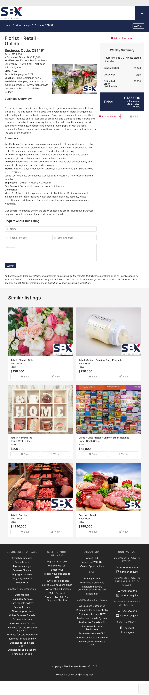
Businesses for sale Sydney (92, 618)
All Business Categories (92, 605)
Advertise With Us (92, 562)
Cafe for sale (22, 594)
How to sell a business (57, 580)
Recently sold (22, 562)
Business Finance (22, 570)
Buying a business (22, 574)
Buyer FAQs (22, 582)
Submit (10, 265)
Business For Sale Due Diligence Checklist (57, 599)
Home (8, 25)
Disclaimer (92, 593)
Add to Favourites (123, 38)
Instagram (128, 632)
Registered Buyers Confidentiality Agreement (92, 588)
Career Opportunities (92, 566)
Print (139, 26)
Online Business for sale (22, 615)
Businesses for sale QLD (92, 633)
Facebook (128, 627)
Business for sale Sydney (22, 638)
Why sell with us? (57, 565)
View (57, 376)
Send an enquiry (128, 571)
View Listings (23, 25)
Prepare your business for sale (57, 575)
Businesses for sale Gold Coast (92, 643)
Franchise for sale (22, 653)
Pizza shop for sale (22, 611)
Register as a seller (57, 561)
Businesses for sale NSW (91, 614)
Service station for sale (22, 623)
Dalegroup (87, 674)
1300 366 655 (128, 591)
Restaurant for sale (22, 598)
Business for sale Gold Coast (22, 644)
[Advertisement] (122, 237)
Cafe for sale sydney (22, 603)
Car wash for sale (22, 619)
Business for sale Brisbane (22, 649)
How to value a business (57, 588)
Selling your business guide (57, 584)
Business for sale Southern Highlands (22, 629)
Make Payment (57, 593)
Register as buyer (22, 566)
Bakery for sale (22, 607)
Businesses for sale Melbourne (91, 628)
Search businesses (22, 558)
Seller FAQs (57, 569)
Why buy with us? (22, 578)
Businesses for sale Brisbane (92, 637)
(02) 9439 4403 (128, 567)
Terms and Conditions (92, 582)
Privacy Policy (92, 578)
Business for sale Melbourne (22, 634)
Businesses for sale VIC (92, 622)
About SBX (92, 558)
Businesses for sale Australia (92, 610)
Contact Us (127, 551)
